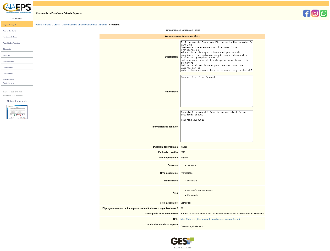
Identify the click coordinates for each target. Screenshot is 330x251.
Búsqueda (7, 49)
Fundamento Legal (10, 37)
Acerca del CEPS (9, 31)
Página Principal (9, 25)
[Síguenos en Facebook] (307, 16)
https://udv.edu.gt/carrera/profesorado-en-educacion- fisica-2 (210, 219)
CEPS (57, 24)
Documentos (8, 73)
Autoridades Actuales (11, 43)
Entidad (103, 24)
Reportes (6, 55)
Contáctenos (8, 67)
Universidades (8, 61)
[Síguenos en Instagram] (315, 16)
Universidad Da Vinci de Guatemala (79, 24)
